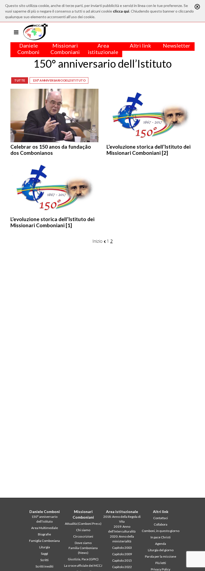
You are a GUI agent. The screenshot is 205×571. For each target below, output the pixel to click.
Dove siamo (83, 543)
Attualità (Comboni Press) (83, 524)
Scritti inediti (44, 566)
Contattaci (160, 518)
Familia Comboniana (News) (83, 550)
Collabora (160, 524)
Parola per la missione (160, 556)
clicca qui (121, 11)
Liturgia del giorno (161, 550)
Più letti (160, 563)
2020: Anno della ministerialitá (122, 538)
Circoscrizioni (83, 536)
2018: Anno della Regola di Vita (122, 519)
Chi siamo (83, 530)
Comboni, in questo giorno (160, 531)
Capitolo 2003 (122, 548)
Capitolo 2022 (122, 567)
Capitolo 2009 (122, 554)
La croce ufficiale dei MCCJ (83, 566)
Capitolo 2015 (122, 560)
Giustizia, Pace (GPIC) (83, 559)
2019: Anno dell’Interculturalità (122, 528)
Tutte (19, 80)
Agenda (160, 544)
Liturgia (44, 547)
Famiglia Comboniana (44, 541)
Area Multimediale (44, 528)
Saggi (44, 553)
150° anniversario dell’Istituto (59, 80)
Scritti (44, 560)
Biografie (44, 534)
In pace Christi (161, 537)
